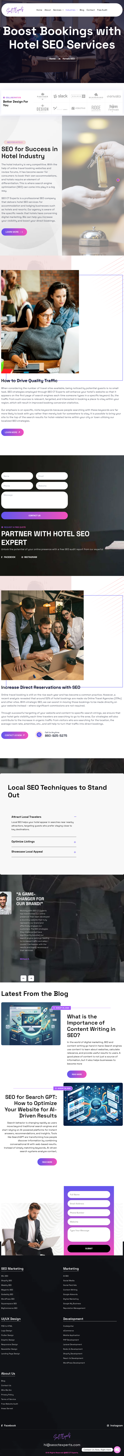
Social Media (68, 1280)
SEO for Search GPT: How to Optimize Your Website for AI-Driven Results (31, 1106)
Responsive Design (9, 1344)
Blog (82, 10)
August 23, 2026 (62, 1008)
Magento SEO (7, 1290)
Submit (89, 1248)
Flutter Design (7, 1335)
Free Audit (102, 10)
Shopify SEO (6, 1280)
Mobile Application (71, 1335)
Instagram (116, 1425)
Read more (77, 1074)
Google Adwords (70, 1294)
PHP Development (71, 1340)
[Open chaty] (117, 1449)
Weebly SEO (6, 1285)
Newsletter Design (9, 1349)
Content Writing (70, 1290)
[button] (118, 180)
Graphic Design (8, 1340)
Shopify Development (72, 1353)
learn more (12, 231)
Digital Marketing (71, 1299)
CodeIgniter (68, 1326)
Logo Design (6, 1330)
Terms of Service (8, 1399)
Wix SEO (4, 1276)
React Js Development (73, 1358)
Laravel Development (72, 1344)
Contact (91, 10)
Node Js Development (73, 1349)
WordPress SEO (7, 1299)
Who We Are (6, 1390)
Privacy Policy (7, 1394)
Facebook (10, 1425)
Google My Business (72, 1303)
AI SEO (66, 1276)
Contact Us (34, 515)
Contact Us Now (13, 735)
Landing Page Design (10, 1353)
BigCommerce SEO (9, 1308)
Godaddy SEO (7, 1294)
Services (57, 10)
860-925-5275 (56, 736)
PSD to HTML (6, 1326)
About (48, 10)
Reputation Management (74, 1308)
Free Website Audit (9, 1404)
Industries (70, 10)
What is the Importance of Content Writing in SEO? (91, 1026)
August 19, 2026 (64, 1088)
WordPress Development (74, 1363)
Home (39, 10)
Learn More (11, 432)
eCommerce (68, 1330)
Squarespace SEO (9, 1303)
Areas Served (7, 1408)
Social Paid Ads (70, 1285)
